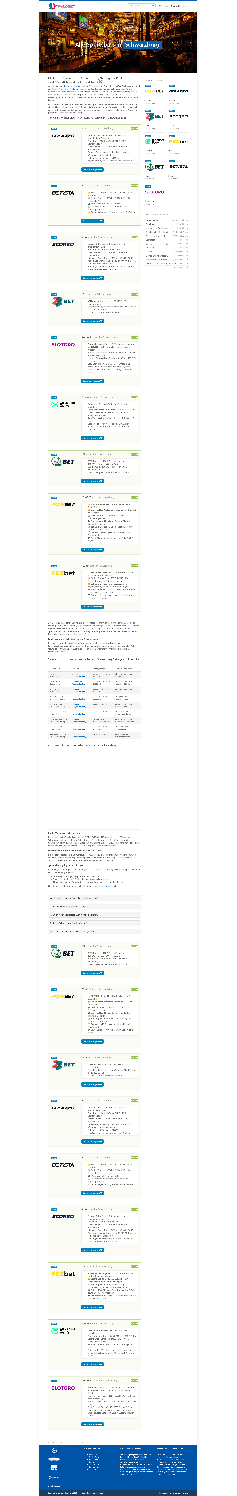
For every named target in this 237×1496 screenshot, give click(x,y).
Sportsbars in (53, 1443)
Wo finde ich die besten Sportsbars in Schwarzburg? (74, 898)
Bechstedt (167, 240)
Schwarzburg (106, 128)
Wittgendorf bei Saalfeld (163, 236)
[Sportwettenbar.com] (62, 6)
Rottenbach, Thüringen (167, 260)
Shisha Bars (94, 1457)
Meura (163, 251)
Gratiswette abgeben (91, 169)
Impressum (163, 1493)
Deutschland (65, 1443)
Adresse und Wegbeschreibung (79, 675)
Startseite (163, 6)
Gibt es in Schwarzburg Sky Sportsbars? (68, 923)
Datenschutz (175, 1493)
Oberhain (167, 247)
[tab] (94, 898)
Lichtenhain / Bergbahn (167, 256)
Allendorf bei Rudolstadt (163, 228)
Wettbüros (93, 1454)
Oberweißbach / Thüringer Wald (167, 264)
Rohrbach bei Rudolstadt (163, 232)
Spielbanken (94, 1467)
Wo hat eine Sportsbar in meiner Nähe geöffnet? (72, 931)
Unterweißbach (160, 220)
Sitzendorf (159, 244)
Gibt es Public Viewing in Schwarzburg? (68, 906)
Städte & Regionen (179, 6)
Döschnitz (163, 224)
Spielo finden (94, 1462)
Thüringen (76, 1443)
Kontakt (108, 886)
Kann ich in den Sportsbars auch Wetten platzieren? (74, 914)
